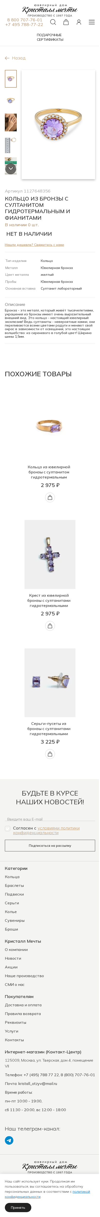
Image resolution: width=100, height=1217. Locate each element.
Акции (11, 967)
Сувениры (15, 920)
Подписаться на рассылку (50, 846)
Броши (11, 929)
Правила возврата (23, 1013)
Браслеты (14, 885)
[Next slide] (10, 168)
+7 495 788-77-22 (24, 24)
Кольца (12, 876)
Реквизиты (15, 1022)
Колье (11, 911)
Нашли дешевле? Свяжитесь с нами (34, 245)
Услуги (11, 1031)
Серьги (12, 902)
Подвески (14, 894)
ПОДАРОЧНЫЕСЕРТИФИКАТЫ (50, 37)
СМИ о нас (15, 984)
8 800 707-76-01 (24, 20)
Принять (18, 1207)
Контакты (14, 1039)
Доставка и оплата (23, 1004)
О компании (16, 949)
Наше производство (24, 975)
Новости (13, 958)
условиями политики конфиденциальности (46, 830)
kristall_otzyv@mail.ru (37, 1083)
